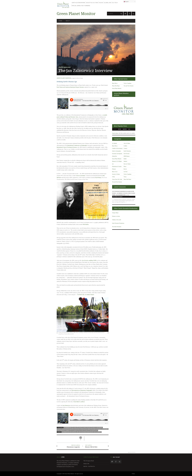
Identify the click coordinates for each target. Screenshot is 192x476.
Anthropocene (68, 427)
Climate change (86, 427)
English (127, 1)
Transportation (93, 430)
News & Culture (127, 164)
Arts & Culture (127, 143)
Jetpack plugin (115, 133)
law (113, 164)
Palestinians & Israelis (117, 166)
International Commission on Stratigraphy (77, 145)
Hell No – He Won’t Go (89, 466)
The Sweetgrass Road (88, 460)
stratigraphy (90, 432)
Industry (125, 161)
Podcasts (114, 169)
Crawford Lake (75, 432)
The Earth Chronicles (116, 226)
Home (60, 21)
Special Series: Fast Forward (81, 5)
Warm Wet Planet (116, 85)
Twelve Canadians (127, 83)
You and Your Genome (128, 85)
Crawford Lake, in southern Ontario (85, 294)
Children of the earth (116, 219)
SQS (84, 432)
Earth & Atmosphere (78, 2)
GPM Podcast (126, 156)
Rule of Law (114, 171)
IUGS (81, 432)
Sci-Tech (115, 2)
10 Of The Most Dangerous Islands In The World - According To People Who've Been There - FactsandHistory (123, 193)
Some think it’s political (79, 401)
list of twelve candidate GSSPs (89, 260)
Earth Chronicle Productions (118, 223)
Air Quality (114, 143)
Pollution (80, 430)
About (68, 21)
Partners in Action (116, 216)
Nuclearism (74, 430)
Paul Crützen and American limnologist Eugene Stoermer (70, 87)
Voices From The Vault (117, 179)
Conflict (125, 146)
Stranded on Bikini (117, 196)
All (129, 129)
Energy (94, 429)
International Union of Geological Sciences (67, 147)
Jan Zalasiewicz (66, 405)
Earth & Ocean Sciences (63, 429)
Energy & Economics (103, 429)
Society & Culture (92, 2)
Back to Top (131, 452)
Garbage (67, 430)
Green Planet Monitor (64, 78)
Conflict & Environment (117, 148)
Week (119, 129)
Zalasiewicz (98, 432)
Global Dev (107, 2)
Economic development (85, 429)
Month (125, 129)
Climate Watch (115, 212)
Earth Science (74, 429)
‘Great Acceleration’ (80, 175)
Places (101, 2)
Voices (125, 176)
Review (125, 169)
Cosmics (125, 148)
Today (114, 129)
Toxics (86, 430)
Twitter (133, 473)
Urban (113, 176)
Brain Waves (114, 83)
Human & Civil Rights (117, 161)
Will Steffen (86, 224)
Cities (79, 427)
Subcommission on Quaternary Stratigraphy (81, 390)
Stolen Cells (86, 463)
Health (125, 158)
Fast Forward (60, 430)
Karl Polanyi (98, 177)
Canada (75, 427)
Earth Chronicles (127, 151)
